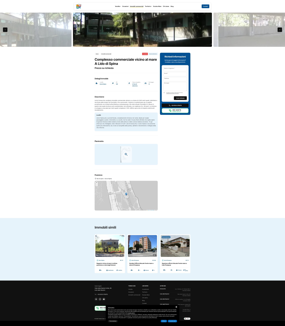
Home (97, 54)
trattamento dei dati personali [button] (172, 93)
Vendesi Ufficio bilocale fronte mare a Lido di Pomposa (141, 264)
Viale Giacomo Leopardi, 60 (184, 304)
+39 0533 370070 (102, 294)
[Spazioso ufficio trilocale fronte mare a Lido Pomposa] (175, 246)
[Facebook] (96, 299)
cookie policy (131, 313)
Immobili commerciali (106, 54)
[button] (5, 29)
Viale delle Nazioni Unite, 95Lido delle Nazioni (103, 289)
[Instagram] (99, 299)
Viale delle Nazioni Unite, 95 (183, 294)
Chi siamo (145, 297)
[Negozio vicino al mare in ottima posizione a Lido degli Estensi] (109, 246)
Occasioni (131, 292)
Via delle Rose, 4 (186, 309)
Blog (143, 300)
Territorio (144, 292)
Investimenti (145, 289)
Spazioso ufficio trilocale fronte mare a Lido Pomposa (174, 264)
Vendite (130, 289)
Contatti (144, 303)
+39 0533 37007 (186, 300)
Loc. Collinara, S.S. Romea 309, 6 (182, 289)
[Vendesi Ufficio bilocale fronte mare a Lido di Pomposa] (142, 246)
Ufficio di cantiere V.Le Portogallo (182, 299)
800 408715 (187, 306)
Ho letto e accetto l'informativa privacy (174, 93)
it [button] (188, 318)
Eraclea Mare (146, 295)
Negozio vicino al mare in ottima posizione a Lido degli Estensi (107, 264)
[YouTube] (103, 299)
